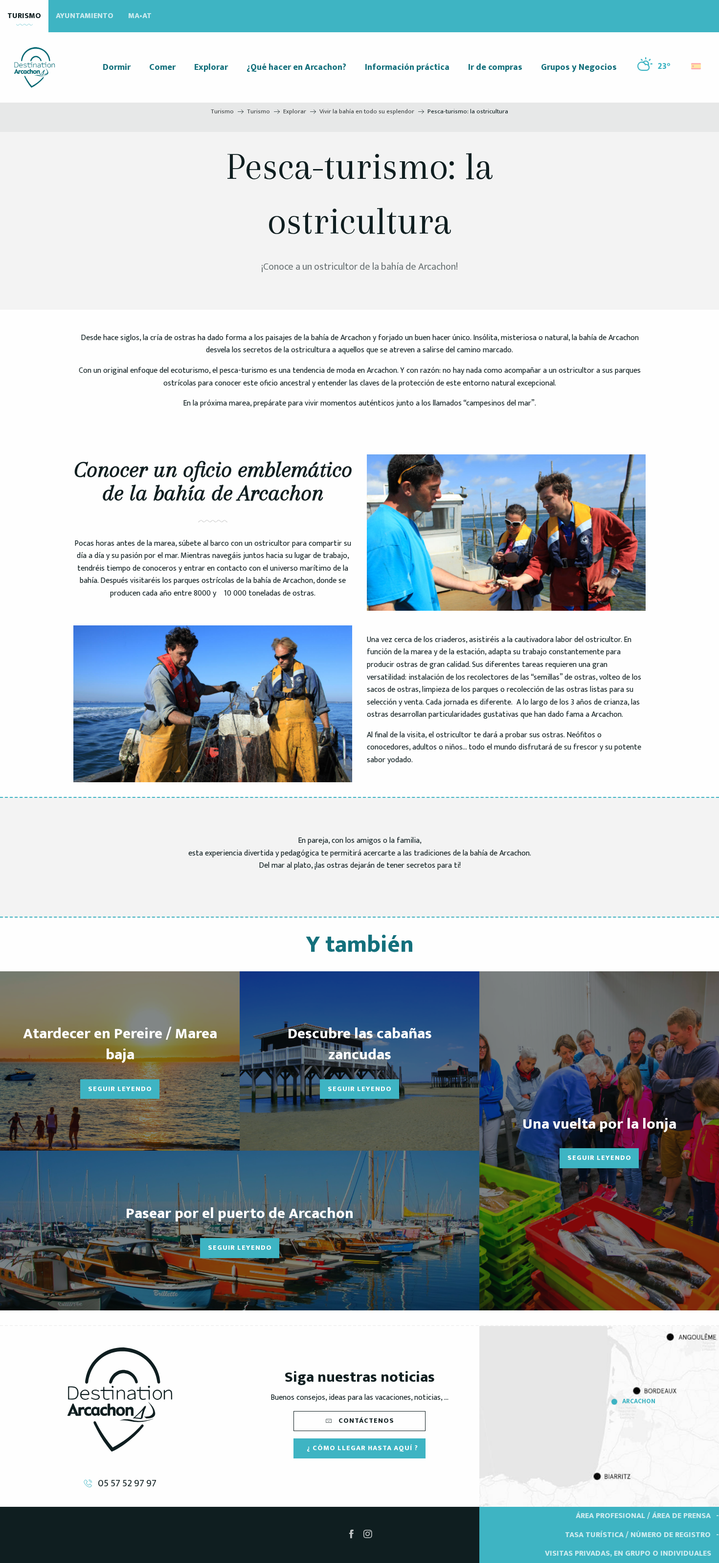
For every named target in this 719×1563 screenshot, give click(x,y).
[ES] (696, 66)
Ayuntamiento (84, 15)
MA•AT (140, 15)
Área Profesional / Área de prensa (643, 1515)
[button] (696, 64)
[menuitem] (34, 67)
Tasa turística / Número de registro (638, 1535)
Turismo (24, 15)
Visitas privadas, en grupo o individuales (628, 1553)
